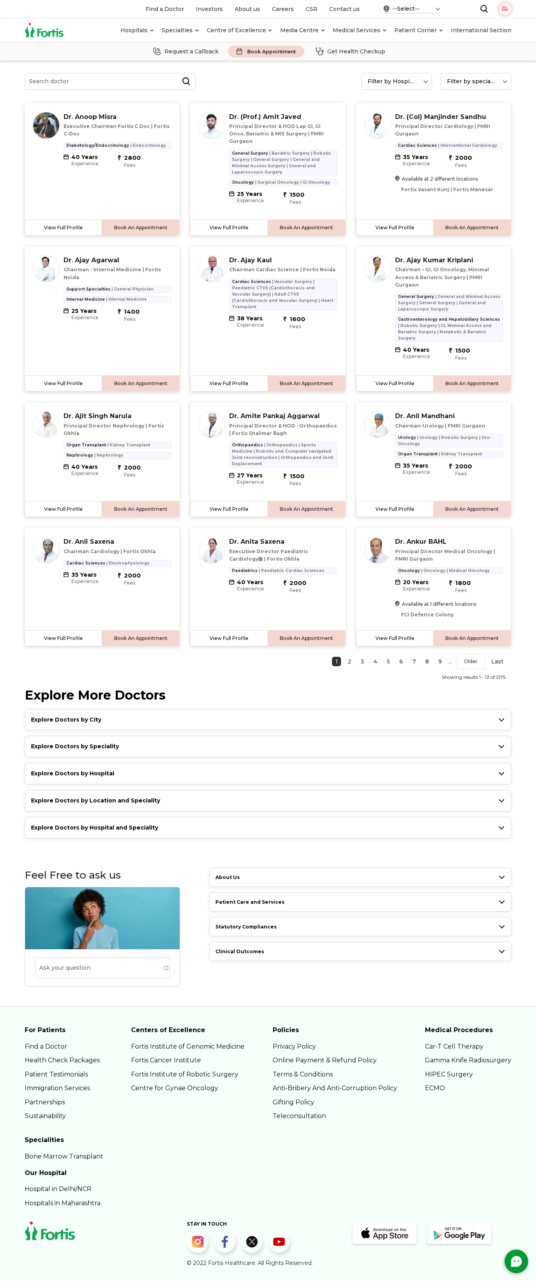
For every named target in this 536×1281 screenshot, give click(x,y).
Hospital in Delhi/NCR (58, 1189)
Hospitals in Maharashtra (62, 1203)
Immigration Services (57, 1088)
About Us (227, 877)
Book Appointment (271, 52)
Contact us (344, 9)
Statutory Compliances (246, 927)
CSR (311, 9)
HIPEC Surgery (449, 1074)
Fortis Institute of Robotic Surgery (184, 1074)
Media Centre (299, 30)
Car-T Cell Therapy (454, 1046)
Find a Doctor (165, 9)
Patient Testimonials (56, 1074)
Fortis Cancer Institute (166, 1060)
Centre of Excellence (236, 30)
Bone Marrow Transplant (64, 1156)
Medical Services (356, 30)
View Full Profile (63, 227)
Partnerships (45, 1102)
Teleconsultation (299, 1116)
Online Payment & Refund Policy (325, 1060)
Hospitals (134, 30)
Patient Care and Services (249, 902)
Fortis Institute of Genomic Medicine (187, 1046)
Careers (283, 9)
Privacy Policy (294, 1046)
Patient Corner (415, 30)
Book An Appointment (141, 227)
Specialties (177, 30)
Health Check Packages (62, 1060)
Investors (209, 9)
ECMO (435, 1088)
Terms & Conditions (303, 1074)
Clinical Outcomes (239, 951)
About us (247, 9)
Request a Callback (191, 51)
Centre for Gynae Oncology (174, 1088)
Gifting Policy (293, 1102)
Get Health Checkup (356, 51)
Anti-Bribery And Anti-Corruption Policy (335, 1088)
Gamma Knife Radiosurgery (468, 1060)
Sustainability (45, 1116)
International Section (481, 30)
